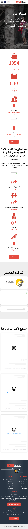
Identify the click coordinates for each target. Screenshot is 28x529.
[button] (2, 2)
